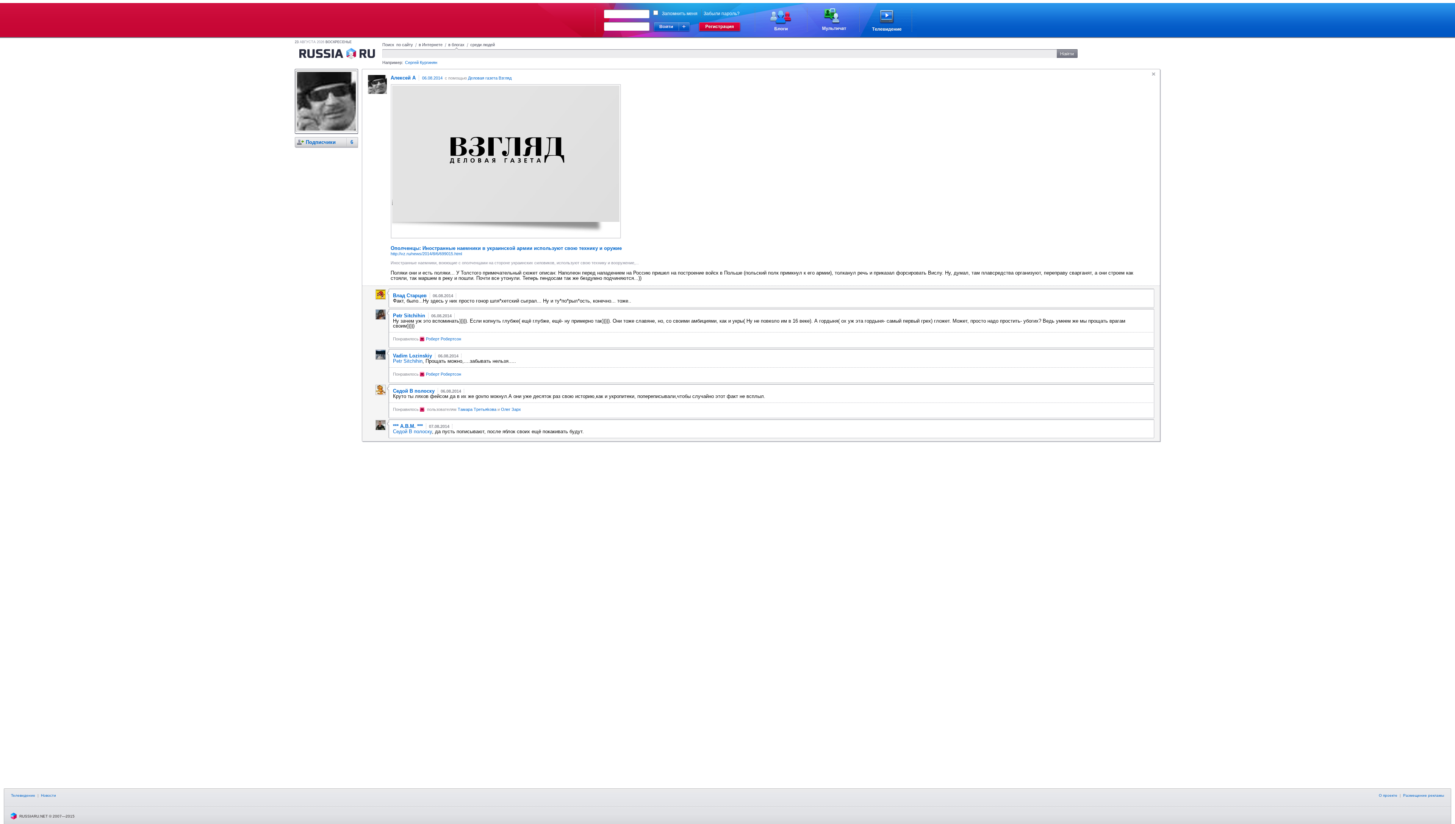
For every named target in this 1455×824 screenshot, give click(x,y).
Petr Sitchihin (407, 361)
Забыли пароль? (722, 13)
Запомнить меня (680, 13)
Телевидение (23, 795)
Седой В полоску (412, 431)
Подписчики (321, 142)
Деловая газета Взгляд (490, 78)
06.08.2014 (432, 78)
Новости (48, 795)
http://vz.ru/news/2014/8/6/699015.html (426, 253)
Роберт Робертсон (443, 339)
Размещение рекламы (1423, 795)
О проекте (1388, 795)
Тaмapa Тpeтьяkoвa (477, 409)
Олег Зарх (511, 409)
